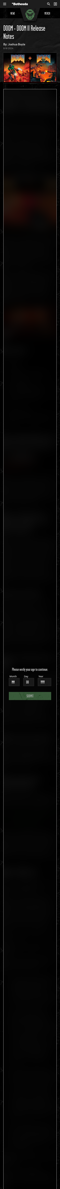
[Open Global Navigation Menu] (5, 4)
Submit (30, 696)
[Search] (49, 4)
